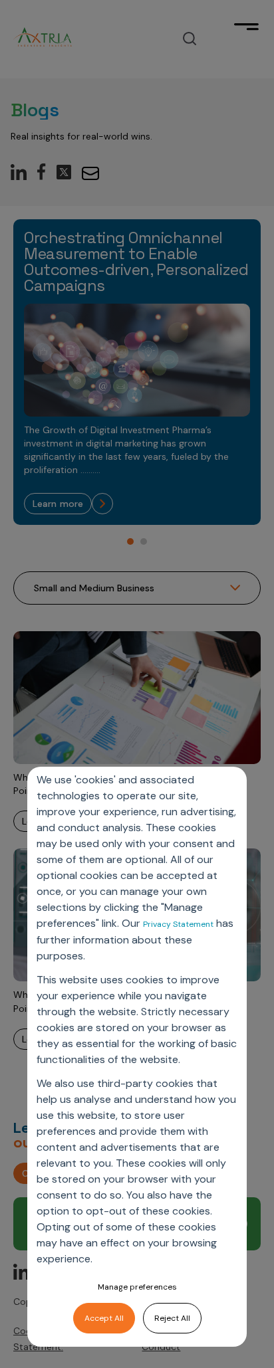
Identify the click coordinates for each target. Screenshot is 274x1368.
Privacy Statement (178, 924)
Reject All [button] (172, 1318)
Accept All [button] (104, 1318)
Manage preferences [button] (137, 1287)
